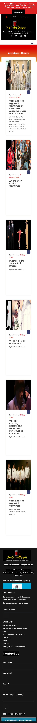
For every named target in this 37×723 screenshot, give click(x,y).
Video (5, 641)
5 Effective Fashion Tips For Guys (15, 603)
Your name (7, 662)
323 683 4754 (8, 714)
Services (6, 644)
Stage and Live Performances (14, 635)
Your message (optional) (13, 695)
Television (7, 638)
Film (4, 632)
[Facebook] (12, 36)
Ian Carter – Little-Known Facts (15, 629)
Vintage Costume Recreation (14, 646)
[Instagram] (21, 36)
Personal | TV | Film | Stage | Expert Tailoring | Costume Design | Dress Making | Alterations (18, 32)
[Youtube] (25, 36)
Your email (7, 673)
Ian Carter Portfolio (10, 626)
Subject (6, 684)
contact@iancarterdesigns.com (19, 17)
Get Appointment (18, 11)
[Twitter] (16, 36)
